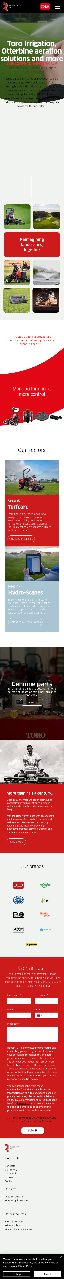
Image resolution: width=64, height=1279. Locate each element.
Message (13, 1023)
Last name (41, 995)
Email (11, 1009)
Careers (9, 1177)
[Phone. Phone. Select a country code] (40, 1015)
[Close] (59, 1259)
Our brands (11, 1173)
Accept (47, 1274)
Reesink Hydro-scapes (16, 1200)
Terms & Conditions (15, 1221)
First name (14, 995)
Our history (11, 1169)
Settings (17, 1274)
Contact (9, 1181)
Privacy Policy (12, 1225)
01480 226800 (49, 981)
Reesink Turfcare (14, 1196)
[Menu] (58, 6)
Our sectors (11, 1166)
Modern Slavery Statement (19, 1229)
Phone (38, 1009)
